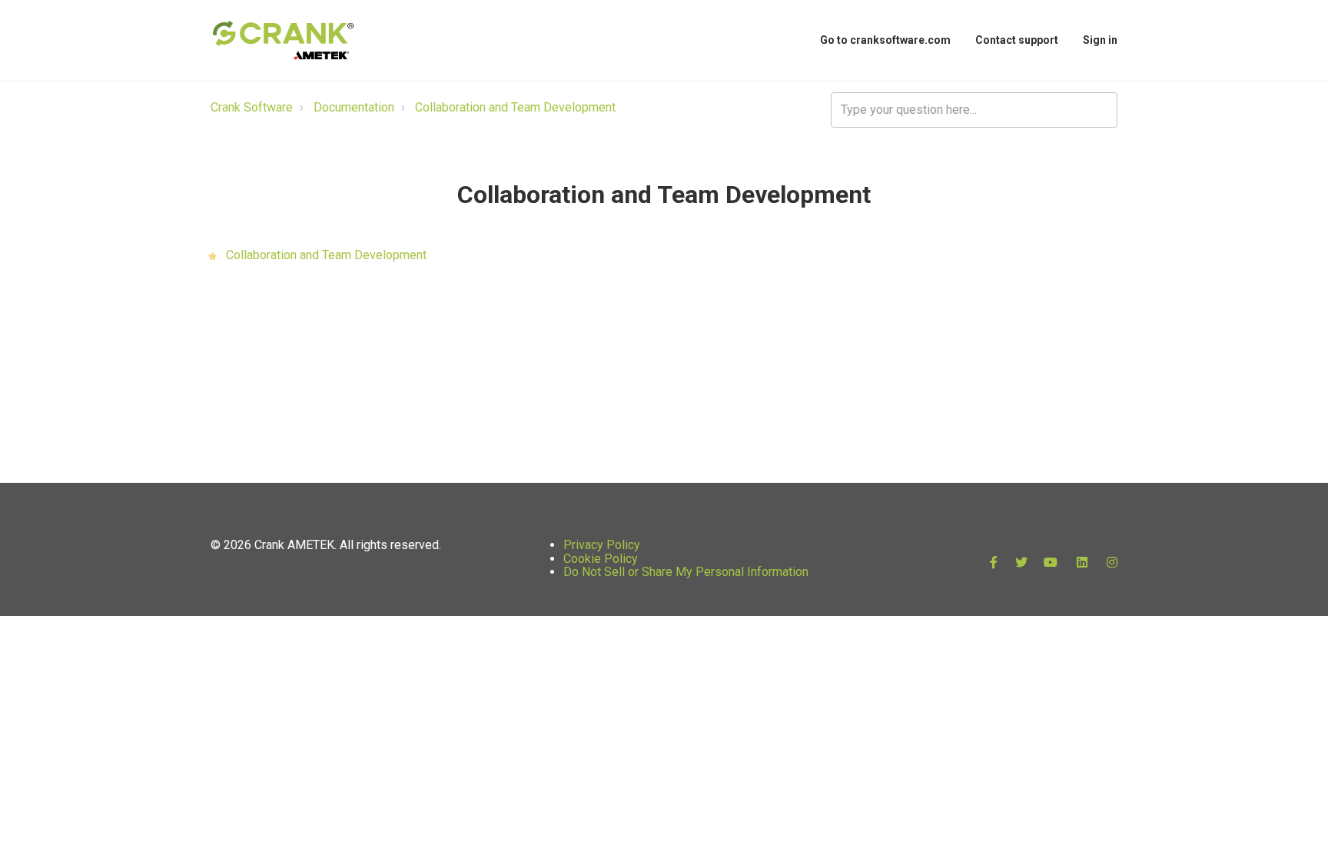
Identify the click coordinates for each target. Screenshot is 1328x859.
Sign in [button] (1100, 40)
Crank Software (252, 107)
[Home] (283, 41)
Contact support (1016, 40)
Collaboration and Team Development (515, 107)
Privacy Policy (601, 545)
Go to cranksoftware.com (885, 40)
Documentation (354, 107)
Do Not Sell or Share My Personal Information (685, 571)
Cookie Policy (600, 558)
